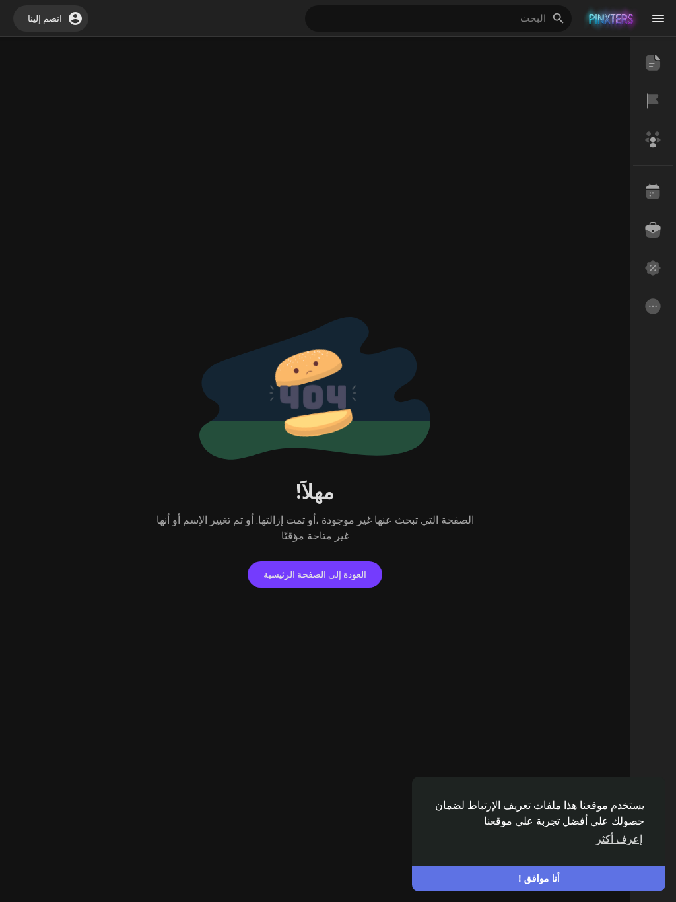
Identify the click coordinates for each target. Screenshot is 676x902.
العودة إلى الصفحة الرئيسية (314, 574)
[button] (50, 18)
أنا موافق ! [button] (539, 878)
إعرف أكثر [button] (619, 839)
